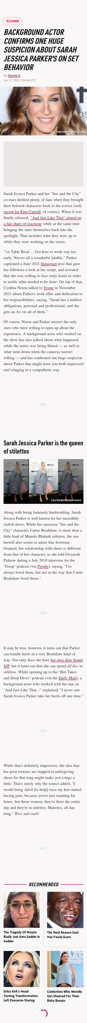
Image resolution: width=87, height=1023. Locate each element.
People (42, 566)
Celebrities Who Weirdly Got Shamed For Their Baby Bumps (64, 996)
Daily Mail (67, 677)
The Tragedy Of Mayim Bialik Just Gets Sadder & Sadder (21, 936)
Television (12, 21)
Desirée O (14, 75)
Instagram (49, 263)
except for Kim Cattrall (22, 211)
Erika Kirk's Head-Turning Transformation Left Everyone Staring (21, 995)
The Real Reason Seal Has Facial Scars (63, 935)
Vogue (49, 287)
